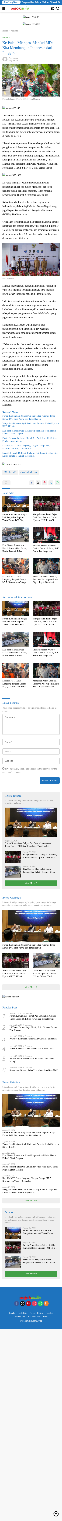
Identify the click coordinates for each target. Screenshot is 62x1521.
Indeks (12, 1313)
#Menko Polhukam (28, 472)
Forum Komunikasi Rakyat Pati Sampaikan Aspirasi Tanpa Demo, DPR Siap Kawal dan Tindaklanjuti (28, 417)
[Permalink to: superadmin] (4, 59)
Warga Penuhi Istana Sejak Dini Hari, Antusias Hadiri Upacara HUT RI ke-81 (30, 425)
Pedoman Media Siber (38, 1316)
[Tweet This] (38, 482)
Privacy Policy (36, 1313)
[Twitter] (22, 1304)
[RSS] (46, 1304)
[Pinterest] (28, 1304)
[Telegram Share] (50, 482)
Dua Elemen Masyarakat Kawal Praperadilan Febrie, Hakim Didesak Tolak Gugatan (29, 432)
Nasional (6, 37)
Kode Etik (22, 1313)
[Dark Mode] (52, 8)
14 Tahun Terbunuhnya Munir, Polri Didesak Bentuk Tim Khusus (33, 1028)
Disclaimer (20, 1316)
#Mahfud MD (10, 472)
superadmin (13, 58)
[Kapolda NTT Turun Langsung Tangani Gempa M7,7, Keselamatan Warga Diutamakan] (15, 566)
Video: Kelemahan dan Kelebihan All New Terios (32, 1048)
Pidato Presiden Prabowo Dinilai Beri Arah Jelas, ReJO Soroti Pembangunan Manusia (30, 439)
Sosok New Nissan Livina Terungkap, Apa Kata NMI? (34, 1070)
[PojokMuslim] (20, 8)
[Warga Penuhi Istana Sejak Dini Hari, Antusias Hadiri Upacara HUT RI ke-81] (46, 503)
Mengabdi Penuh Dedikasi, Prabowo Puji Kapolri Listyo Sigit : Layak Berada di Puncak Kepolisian (30, 454)
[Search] (58, 8)
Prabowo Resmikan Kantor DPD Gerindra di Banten (33, 1039)
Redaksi (49, 1313)
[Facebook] (16, 1304)
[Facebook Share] (31, 482)
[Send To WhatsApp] (57, 482)
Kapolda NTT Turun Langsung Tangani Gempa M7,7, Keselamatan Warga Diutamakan (26, 447)
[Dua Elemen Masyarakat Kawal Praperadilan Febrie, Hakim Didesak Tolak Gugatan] (15, 534)
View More (30, 883)
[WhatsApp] (40, 1304)
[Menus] (4, 8)
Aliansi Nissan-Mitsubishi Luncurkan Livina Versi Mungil (32, 1060)
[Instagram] (34, 1304)
